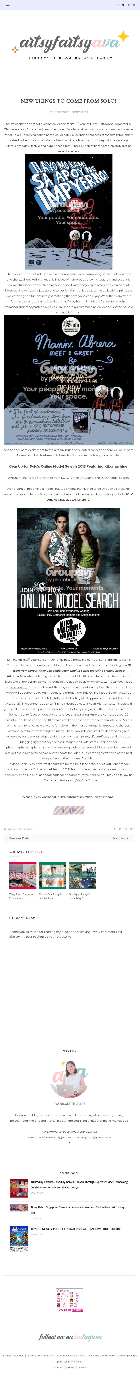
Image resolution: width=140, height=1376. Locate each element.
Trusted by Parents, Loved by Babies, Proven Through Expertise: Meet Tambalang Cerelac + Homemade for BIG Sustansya (79, 1184)
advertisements (24, 829)
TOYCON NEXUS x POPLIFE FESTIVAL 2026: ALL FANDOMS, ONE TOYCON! (75, 1229)
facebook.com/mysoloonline (80, 775)
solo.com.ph (18, 687)
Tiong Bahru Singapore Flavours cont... (21, 896)
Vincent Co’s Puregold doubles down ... (50, 896)
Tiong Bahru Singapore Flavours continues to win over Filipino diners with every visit (77, 1209)
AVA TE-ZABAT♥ (61, 112)
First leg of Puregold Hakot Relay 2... (79, 896)
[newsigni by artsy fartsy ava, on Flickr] (68, 814)
